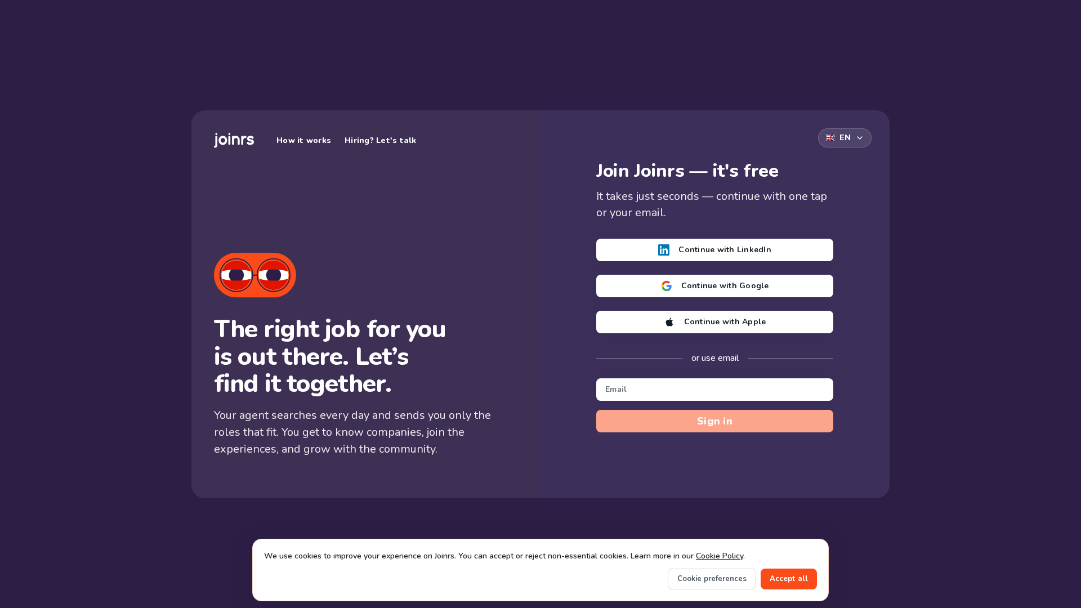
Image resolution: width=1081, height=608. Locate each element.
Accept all (789, 579)
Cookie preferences (712, 579)
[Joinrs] (234, 140)
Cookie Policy (719, 556)
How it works (303, 140)
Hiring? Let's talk (381, 140)
